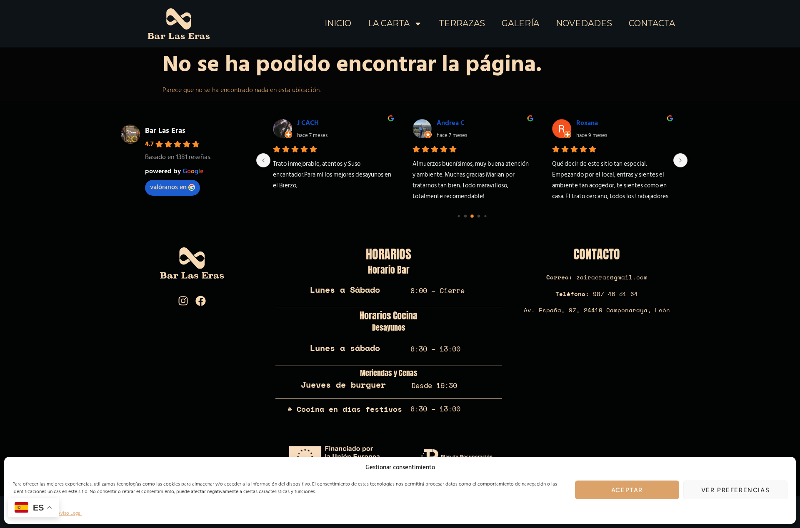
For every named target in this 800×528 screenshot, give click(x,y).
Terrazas (462, 23)
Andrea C (451, 122)
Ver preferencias (735, 490)
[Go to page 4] (485, 216)
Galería (520, 23)
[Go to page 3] (478, 216)
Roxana (587, 122)
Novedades (584, 23)
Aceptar (627, 490)
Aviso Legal (69, 513)
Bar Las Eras (165, 131)
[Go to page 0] (459, 216)
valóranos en (168, 187)
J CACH (308, 122)
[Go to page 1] (465, 216)
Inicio (338, 23)
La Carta (389, 23)
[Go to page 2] (472, 216)
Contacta (652, 23)
